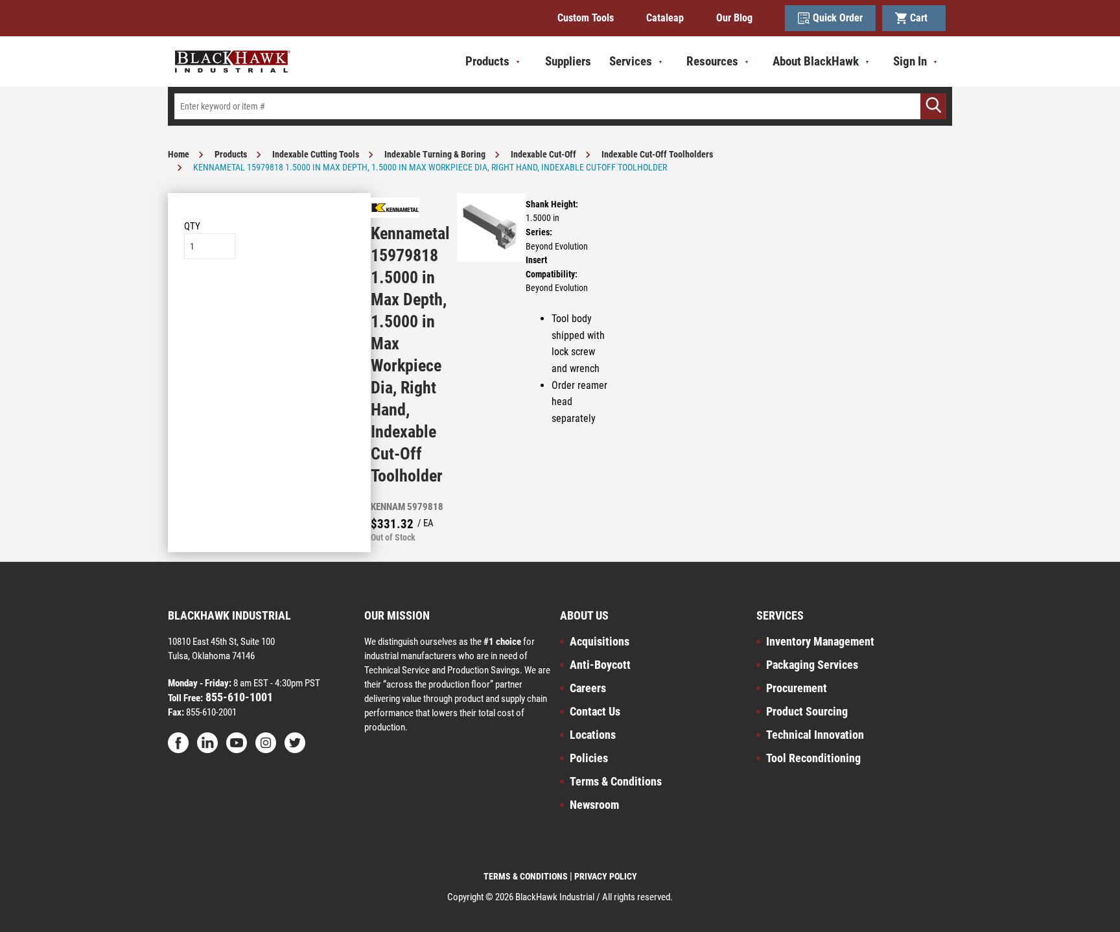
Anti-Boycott (600, 664)
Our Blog (734, 18)
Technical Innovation (815, 734)
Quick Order (838, 18)
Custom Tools (585, 18)
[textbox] (560, 106)
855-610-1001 (238, 697)
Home (178, 154)
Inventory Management (820, 641)
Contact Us (595, 711)
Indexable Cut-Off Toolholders (657, 154)
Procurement (796, 688)
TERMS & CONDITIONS (526, 876)
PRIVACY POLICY (605, 876)
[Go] (933, 106)
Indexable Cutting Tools (315, 154)
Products (231, 154)
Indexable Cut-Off (543, 154)
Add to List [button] (269, 298)
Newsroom (594, 804)
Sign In (910, 61)
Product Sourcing (807, 711)
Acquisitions (599, 641)
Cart (921, 18)
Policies (589, 758)
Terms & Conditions (616, 781)
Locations (593, 734)
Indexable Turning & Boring (434, 154)
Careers (588, 688)
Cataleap (665, 18)
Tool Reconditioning (813, 758)
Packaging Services (812, 664)
